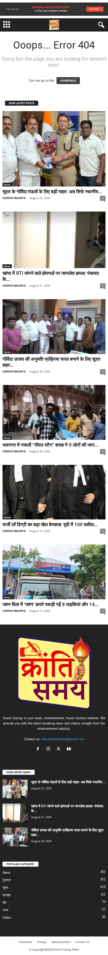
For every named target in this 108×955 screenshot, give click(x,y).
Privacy (41, 942)
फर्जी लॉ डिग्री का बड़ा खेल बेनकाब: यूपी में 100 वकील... (50, 524)
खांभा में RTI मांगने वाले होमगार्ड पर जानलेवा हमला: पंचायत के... (51, 276)
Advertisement (60, 942)
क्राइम (7, 895)
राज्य (5, 910)
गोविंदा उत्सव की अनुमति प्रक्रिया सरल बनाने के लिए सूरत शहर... (51, 362)
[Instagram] (49, 749)
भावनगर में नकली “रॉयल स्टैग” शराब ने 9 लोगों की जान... (50, 445)
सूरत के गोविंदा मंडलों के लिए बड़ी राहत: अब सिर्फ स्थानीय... (52, 191)
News (7, 184)
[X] (60, 749)
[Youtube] (69, 749)
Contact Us (82, 942)
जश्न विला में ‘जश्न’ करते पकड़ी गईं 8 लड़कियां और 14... (50, 604)
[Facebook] (39, 749)
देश (4, 902)
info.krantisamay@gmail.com (63, 739)
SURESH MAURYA (14, 198)
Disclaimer (25, 942)
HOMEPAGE (68, 80)
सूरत (5, 887)
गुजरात (7, 880)
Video (7, 917)
